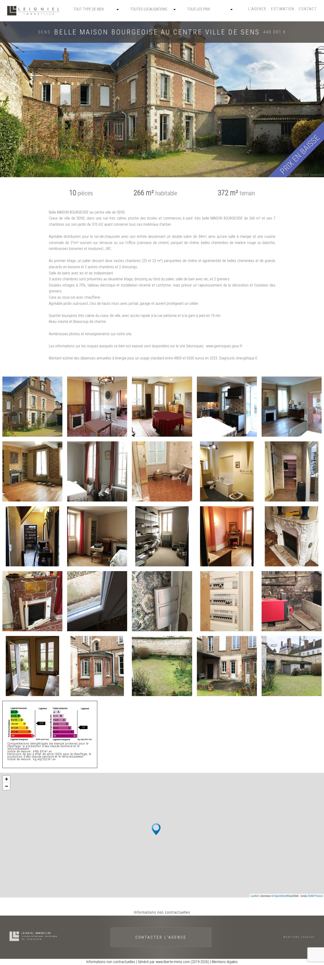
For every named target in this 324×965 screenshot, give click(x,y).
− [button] (6, 786)
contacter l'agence (160, 937)
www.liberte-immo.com (173, 962)
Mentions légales (299, 937)
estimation (282, 9)
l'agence (257, 9)
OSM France (315, 896)
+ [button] (6, 779)
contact (308, 9)
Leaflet (255, 896)
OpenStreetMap (283, 896)
